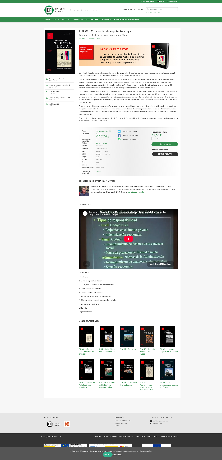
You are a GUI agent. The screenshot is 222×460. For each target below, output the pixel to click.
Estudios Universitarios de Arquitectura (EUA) (102, 135)
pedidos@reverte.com (160, 421)
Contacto (78, 19)
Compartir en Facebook (129, 135)
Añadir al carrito (165, 144)
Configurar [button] (117, 455)
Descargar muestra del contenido (60, 79)
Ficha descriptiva (54, 92)
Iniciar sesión (172, 1)
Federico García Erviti (89, 38)
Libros (56, 19)
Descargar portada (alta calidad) (59, 86)
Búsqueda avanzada (153, 12)
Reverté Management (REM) (126, 19)
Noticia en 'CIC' (54, 105)
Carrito (161, 1)
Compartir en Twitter (129, 131)
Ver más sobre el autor (136, 192)
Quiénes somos (129, 9)
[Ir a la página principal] (55, 9)
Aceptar (107, 455)
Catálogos (106, 19)
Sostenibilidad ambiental (169, 436)
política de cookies (145, 451)
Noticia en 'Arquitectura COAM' (59, 98)
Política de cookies (110, 436)
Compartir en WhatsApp (130, 140)
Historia (141, 9)
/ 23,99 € (165, 154)
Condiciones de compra (143, 436)
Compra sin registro (148, 1)
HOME (47, 19)
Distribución (92, 19)
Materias (66, 19)
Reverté (98, 172)
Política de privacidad (126, 436)
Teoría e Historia (101, 143)
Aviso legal (98, 436)
